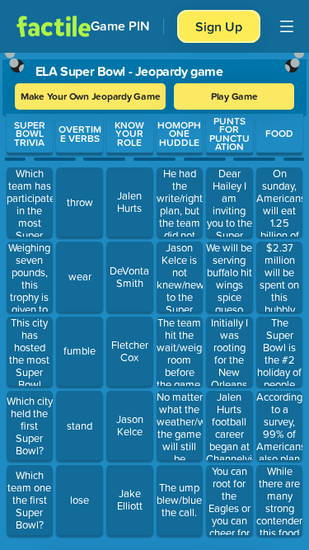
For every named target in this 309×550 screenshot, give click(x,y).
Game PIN (120, 26)
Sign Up (218, 26)
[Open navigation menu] (287, 26)
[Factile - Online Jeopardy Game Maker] (53, 26)
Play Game (234, 96)
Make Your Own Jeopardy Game (91, 96)
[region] (154, 298)
